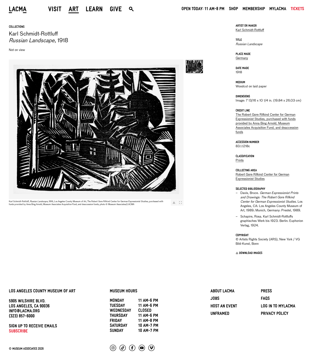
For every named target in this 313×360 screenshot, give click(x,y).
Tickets (297, 9)
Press (266, 291)
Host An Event (223, 306)
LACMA (18, 10)
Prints (240, 160)
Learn (94, 10)
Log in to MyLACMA (278, 306)
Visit (54, 10)
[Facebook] (132, 348)
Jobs (214, 299)
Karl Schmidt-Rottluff (250, 30)
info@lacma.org (24, 311)
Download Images (250, 253)
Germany (242, 58)
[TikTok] (122, 348)
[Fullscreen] (180, 203)
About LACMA (222, 291)
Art (74, 10)
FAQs (265, 299)
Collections (16, 27)
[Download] (174, 203)
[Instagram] (113, 348)
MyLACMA (277, 9)
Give (116, 10)
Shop (233, 9)
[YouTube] (142, 348)
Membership (254, 9)
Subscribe (18, 331)
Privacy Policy (274, 314)
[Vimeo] (151, 348)
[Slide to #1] (194, 66)
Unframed (219, 314)
